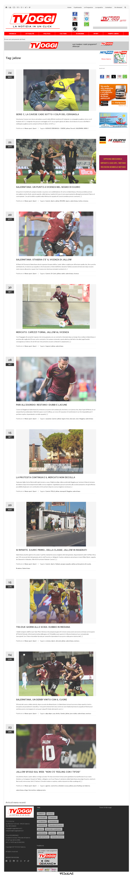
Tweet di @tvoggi (105, 807)
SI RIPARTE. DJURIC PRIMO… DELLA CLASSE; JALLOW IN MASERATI (51, 550)
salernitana (74, 201)
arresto (50, 813)
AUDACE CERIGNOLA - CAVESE (55, 128)
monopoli (63, 491)
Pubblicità (40, 845)
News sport (28, 128)
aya (54, 713)
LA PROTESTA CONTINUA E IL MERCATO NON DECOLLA (45, 477)
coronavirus (53, 821)
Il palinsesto (78, 7)
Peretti (72, 128)
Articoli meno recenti (16, 802)
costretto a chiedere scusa (59, 786)
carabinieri (42, 821)
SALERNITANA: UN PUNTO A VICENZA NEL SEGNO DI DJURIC (48, 187)
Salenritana (26, 568)
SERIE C (86, 128)
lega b (64, 419)
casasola (48, 419)
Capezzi (48, 346)
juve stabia (73, 713)
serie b (60, 833)
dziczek (58, 641)
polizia (40, 829)
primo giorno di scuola (83, 564)
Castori (47, 201)
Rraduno (19, 568)
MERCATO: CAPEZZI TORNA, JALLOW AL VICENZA (42, 332)
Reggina (82, 419)
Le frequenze (88, 7)
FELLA (53, 491)
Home (69, 7)
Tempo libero (113, 34)
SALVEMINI (79, 128)
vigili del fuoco (43, 837)
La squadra (99, 7)
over (77, 419)
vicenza (85, 201)
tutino (80, 201)
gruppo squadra (66, 564)
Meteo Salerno (106, 59)
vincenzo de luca (57, 837)
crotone (48, 641)
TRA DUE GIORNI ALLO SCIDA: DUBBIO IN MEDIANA (43, 627)
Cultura (63, 34)
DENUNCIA (42, 825)
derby (58, 713)
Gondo (62, 713)
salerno (52, 833)
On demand (118, 7)
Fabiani (57, 564)
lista (67, 419)
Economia (80, 34)
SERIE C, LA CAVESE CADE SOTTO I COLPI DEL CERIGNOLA (47, 114)
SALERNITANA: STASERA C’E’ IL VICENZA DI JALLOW (44, 259)
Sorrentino (32, 790)
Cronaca (12, 34)
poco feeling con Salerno (82, 786)
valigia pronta (41, 790)
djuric (53, 201)
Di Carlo (53, 273)
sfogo (26, 790)
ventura (76, 641)
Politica (47, 34)
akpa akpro (48, 713)
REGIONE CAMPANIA (53, 829)
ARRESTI (41, 813)
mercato (72, 419)
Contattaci (108, 7)
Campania (52, 817)
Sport (96, 34)
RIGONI (62, 201)
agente (47, 786)
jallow (68, 128)
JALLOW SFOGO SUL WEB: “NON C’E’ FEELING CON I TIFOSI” (48, 772)
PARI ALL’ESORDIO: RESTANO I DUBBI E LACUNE (41, 405)
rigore (67, 201)
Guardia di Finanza (55, 825)
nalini (63, 273)
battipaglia (42, 817)
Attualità (30, 34)
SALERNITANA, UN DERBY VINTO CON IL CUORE (41, 699)
